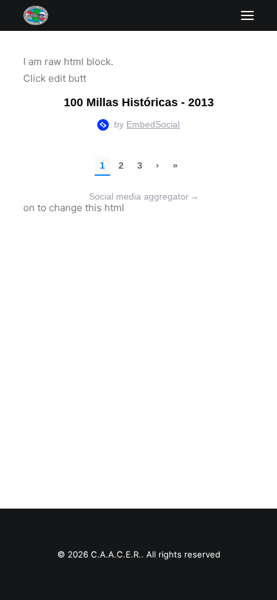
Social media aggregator (144, 196)
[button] (247, 15)
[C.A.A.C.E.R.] (35, 15)
